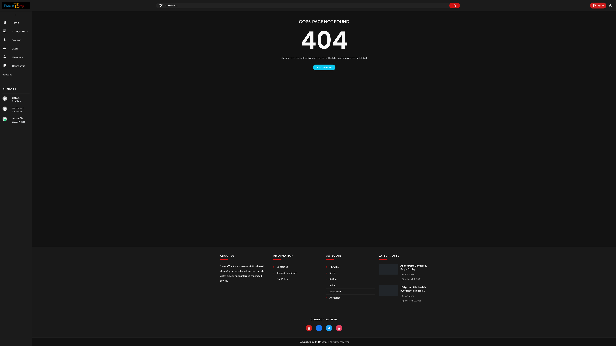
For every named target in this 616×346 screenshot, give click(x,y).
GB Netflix (17, 118)
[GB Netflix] (4, 119)
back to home (324, 67)
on (413, 279)
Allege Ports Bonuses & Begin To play (413, 267)
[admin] (4, 98)
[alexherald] (4, 108)
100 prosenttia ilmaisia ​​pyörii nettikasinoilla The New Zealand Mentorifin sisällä (413, 289)
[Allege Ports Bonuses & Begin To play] (388, 269)
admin (16, 97)
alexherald (18, 108)
